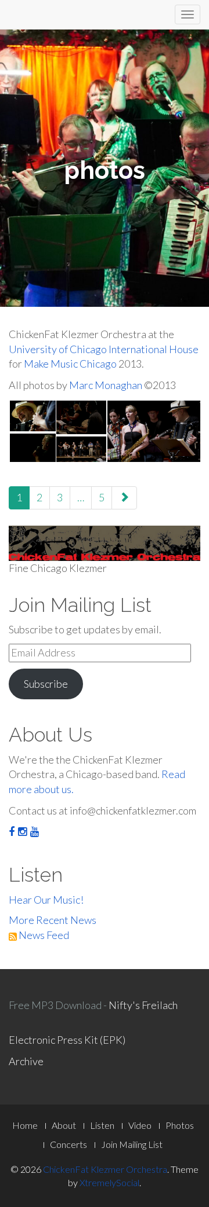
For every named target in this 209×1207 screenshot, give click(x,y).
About (64, 1125)
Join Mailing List (132, 1144)
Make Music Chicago (70, 363)
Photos (179, 1125)
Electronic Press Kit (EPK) (67, 1039)
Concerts (68, 1144)
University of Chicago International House (104, 349)
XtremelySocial (109, 1182)
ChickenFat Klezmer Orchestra (105, 1169)
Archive (26, 1061)
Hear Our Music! (46, 899)
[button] (32, 415)
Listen (102, 1125)
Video (140, 1125)
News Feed (43, 935)
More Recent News (52, 919)
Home (25, 1125)
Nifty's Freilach (143, 1005)
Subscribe (46, 683)
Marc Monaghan (105, 385)
